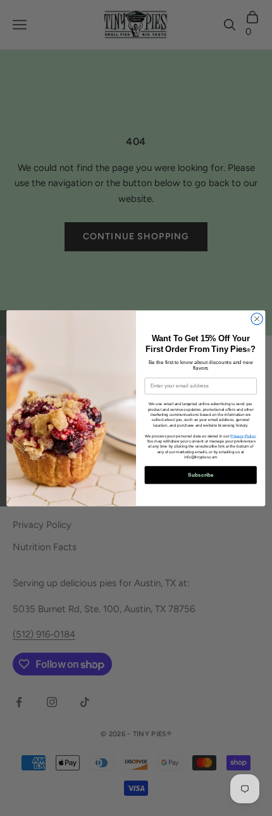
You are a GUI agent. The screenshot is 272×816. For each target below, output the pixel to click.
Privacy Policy (242, 435)
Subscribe (201, 474)
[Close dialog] (257, 318)
